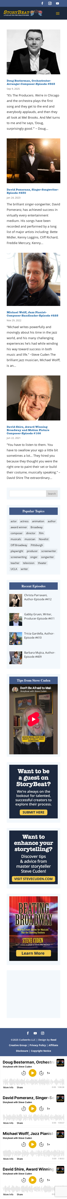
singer (33, 557)
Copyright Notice (41, 1050)
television (28, 563)
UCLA (14, 569)
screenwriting (19, 557)
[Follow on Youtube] (57, 3)
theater (42, 563)
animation (38, 521)
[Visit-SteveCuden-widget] (33, 883)
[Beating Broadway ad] (33, 960)
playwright (17, 551)
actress (24, 521)
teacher (15, 563)
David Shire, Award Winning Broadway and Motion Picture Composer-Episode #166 (28, 430)
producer (32, 551)
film (41, 533)
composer (17, 533)
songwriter (47, 557)
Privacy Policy (38, 1045)
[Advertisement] (33, 994)
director (30, 533)
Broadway (37, 527)
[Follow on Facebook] (42, 3)
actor (14, 521)
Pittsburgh (37, 545)
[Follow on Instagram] (50, 3)
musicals (16, 539)
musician (30, 539)
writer (24, 569)
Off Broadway (19, 545)
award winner (19, 527)
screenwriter (48, 551)
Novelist (43, 539)
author (52, 521)
